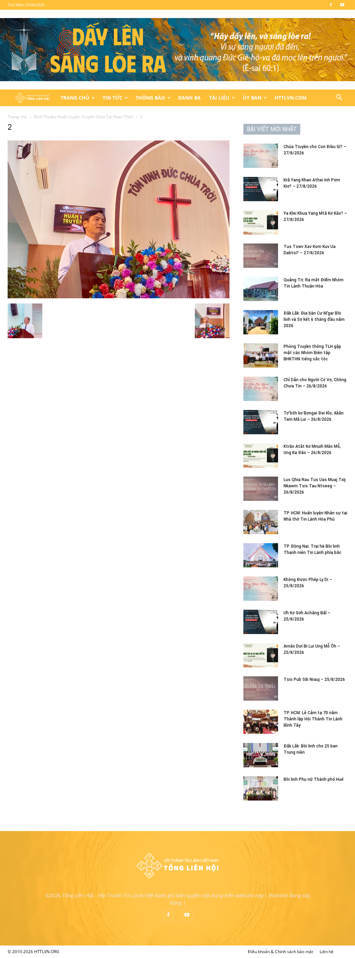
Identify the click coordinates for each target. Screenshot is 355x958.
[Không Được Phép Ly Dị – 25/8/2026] (260, 588)
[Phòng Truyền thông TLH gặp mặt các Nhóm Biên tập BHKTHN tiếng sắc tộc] (260, 355)
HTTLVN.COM (290, 97)
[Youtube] (342, 5)
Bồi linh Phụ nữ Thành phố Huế (314, 779)
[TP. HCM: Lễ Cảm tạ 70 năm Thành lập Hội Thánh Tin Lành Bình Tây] (260, 722)
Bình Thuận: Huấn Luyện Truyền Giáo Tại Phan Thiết (83, 117)
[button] (339, 98)
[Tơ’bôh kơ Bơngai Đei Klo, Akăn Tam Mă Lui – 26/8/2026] (260, 422)
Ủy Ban (252, 97)
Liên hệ (327, 952)
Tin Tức (112, 97)
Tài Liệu (219, 97)
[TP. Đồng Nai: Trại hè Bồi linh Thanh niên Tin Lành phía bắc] (260, 555)
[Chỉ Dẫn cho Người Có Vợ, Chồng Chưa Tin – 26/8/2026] (260, 389)
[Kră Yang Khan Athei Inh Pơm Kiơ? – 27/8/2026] (260, 189)
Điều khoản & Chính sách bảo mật (280, 952)
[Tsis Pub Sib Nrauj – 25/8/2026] (260, 688)
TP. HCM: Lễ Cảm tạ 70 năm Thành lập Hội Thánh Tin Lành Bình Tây (313, 719)
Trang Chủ (75, 97)
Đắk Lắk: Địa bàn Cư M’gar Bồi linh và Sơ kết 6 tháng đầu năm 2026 (314, 319)
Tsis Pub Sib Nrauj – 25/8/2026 (314, 679)
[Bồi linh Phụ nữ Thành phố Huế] (260, 788)
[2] (119, 296)
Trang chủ (17, 117)
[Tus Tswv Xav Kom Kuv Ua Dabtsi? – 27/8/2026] (260, 255)
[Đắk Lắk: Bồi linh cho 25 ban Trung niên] (260, 755)
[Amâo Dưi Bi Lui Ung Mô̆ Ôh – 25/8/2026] (260, 655)
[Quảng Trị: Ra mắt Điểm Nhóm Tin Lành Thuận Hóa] (260, 289)
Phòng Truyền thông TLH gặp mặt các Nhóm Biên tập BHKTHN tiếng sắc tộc (312, 352)
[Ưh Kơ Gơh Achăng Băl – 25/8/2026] (260, 622)
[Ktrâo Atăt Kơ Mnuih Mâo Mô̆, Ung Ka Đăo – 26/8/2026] (260, 455)
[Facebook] (331, 5)
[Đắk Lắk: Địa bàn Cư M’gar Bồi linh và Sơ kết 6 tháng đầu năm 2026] (260, 322)
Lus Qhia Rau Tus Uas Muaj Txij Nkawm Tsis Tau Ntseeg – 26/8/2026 (315, 486)
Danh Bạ (189, 97)
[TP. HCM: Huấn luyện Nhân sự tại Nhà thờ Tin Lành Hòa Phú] (260, 522)
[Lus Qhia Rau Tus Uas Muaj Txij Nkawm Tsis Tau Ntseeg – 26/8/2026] (260, 489)
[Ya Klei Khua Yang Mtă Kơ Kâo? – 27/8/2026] (260, 222)
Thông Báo (150, 97)
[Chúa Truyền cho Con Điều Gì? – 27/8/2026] (260, 156)
